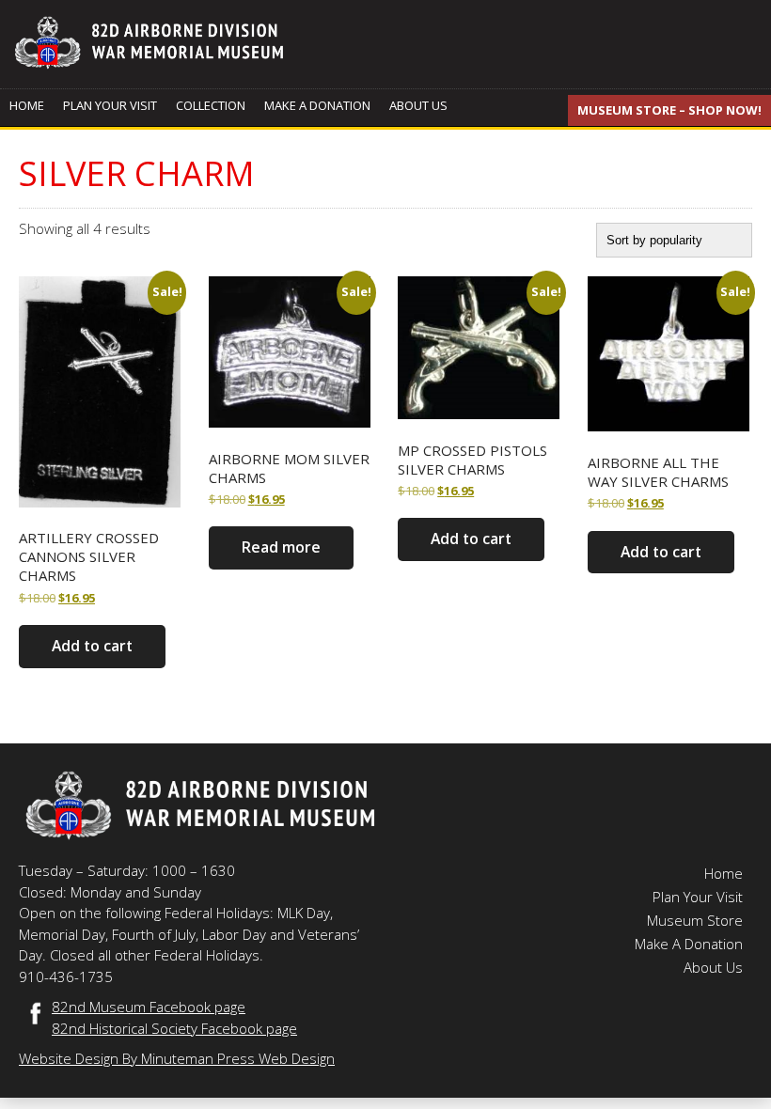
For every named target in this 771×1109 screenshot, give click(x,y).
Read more (281, 547)
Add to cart (92, 645)
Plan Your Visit (110, 105)
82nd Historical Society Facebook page (174, 1028)
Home (26, 105)
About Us (418, 105)
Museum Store (695, 920)
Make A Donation (317, 105)
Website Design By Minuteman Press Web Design (177, 1058)
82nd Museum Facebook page (148, 1006)
